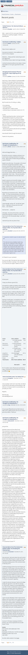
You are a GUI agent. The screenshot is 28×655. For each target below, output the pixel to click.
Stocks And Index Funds (9, 376)
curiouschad (11, 551)
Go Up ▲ (19, 651)
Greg (9, 405)
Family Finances (7, 26)
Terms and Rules (13, 651)
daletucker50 (11, 421)
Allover (9, 146)
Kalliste (9, 76)
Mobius (9, 43)
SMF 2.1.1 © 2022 (10, 653)
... (11, 22)
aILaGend (10, 231)
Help (8, 651)
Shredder (10, 29)
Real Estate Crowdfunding (9, 42)
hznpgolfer (10, 378)
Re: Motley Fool (19, 376)
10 (13, 22)
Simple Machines (17, 653)
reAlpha (19, 42)
